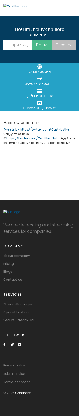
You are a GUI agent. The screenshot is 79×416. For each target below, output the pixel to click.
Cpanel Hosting (16, 312)
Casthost (23, 392)
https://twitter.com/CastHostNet (31, 138)
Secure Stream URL (18, 320)
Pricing (8, 263)
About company (16, 255)
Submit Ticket (14, 373)
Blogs (7, 271)
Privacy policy (14, 365)
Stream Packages (17, 304)
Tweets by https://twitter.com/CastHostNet (37, 129)
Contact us (12, 279)
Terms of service (17, 382)
